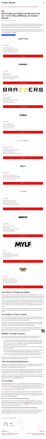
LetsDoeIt (6, 71)
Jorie (10, 423)
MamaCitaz (6, 224)
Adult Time (6, 45)
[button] (12, 425)
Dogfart (5, 276)
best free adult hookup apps (12, 343)
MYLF (4, 250)
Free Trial (23, 83)
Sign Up (23, 56)
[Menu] (43, 2)
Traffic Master (8, 3)
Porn (3, 11)
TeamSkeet (6, 172)
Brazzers (5, 94)
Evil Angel (6, 198)
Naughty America (8, 147)
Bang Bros (6, 121)
